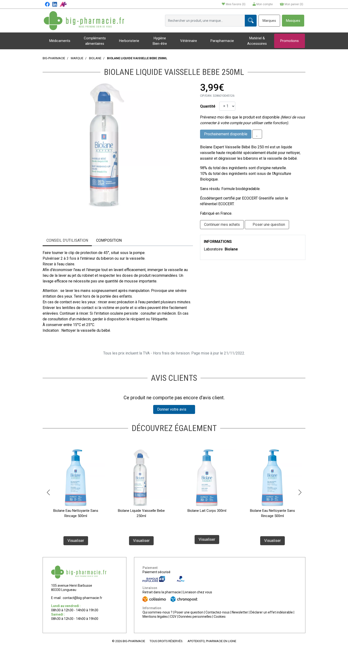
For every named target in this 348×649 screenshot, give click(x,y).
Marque (77, 58)
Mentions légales (155, 616)
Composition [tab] (109, 240)
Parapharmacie (222, 41)
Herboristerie (129, 41)
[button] (48, 492)
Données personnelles (195, 616)
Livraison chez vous (197, 592)
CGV (173, 616)
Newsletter (240, 612)
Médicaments (59, 41)
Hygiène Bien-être (160, 41)
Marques (269, 20)
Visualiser (75, 540)
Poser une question (188, 612)
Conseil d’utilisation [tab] (67, 240)
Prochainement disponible (225, 134)
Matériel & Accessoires (257, 41)
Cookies (220, 616)
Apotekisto (211, 641)
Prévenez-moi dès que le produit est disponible (240, 117)
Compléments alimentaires (95, 41)
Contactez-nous (217, 612)
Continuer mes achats (222, 224)
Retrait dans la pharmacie (162, 592)
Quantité (207, 106)
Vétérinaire (188, 41)
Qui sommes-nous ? (157, 612)
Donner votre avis (172, 409)
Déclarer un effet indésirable (271, 612)
